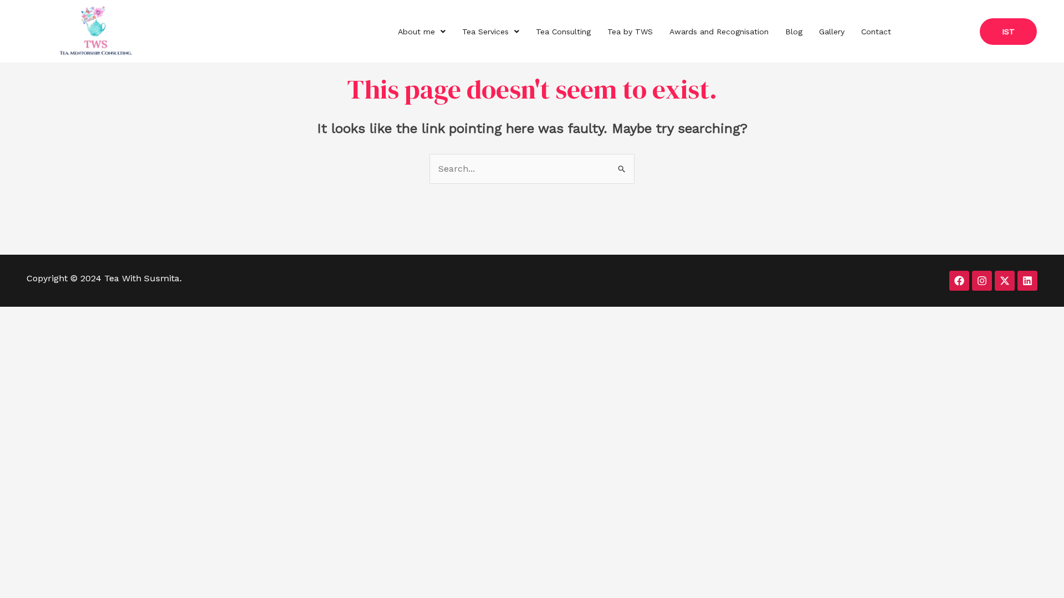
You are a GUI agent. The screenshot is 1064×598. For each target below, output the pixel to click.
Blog (793, 31)
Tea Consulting (563, 31)
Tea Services (485, 31)
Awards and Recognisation (719, 31)
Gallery (832, 31)
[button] (422, 31)
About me (416, 31)
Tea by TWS (630, 31)
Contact (876, 31)
